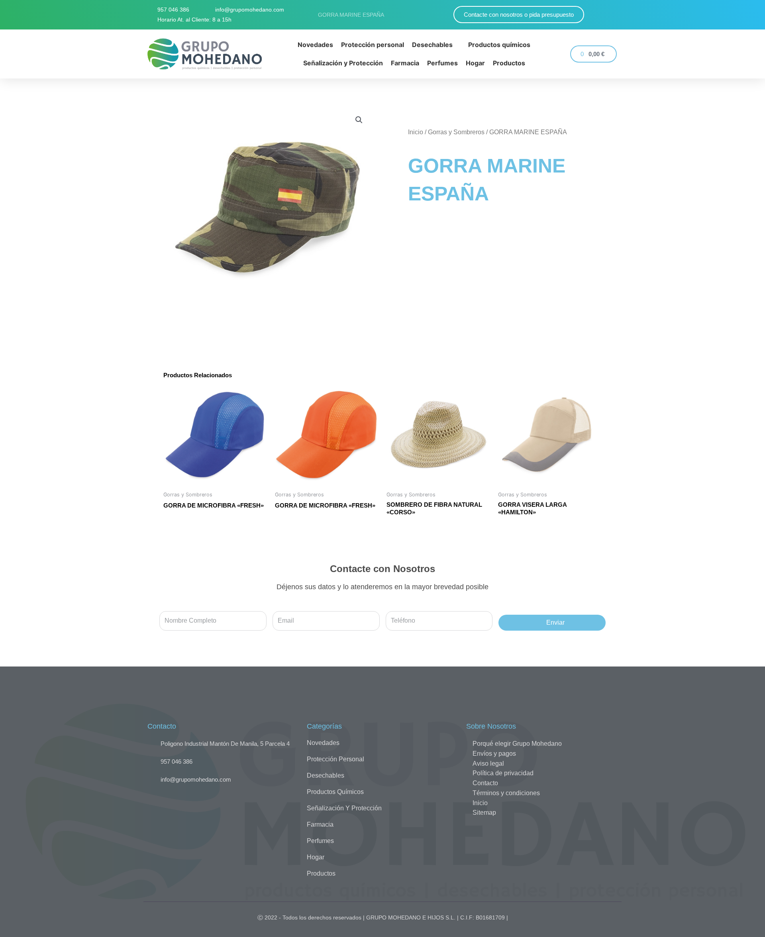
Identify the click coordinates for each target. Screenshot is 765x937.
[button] (359, 120)
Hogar (315, 857)
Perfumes (320, 840)
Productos (321, 873)
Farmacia (320, 824)
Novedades (323, 742)
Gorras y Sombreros (456, 132)
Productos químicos (335, 791)
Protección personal (335, 759)
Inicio (415, 132)
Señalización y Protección (344, 808)
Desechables (325, 775)
